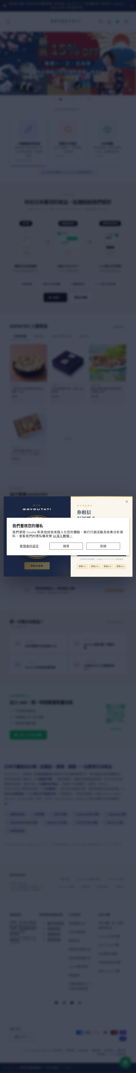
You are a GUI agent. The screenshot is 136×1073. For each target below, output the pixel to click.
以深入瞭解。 (63, 536)
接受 (66, 546)
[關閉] (127, 501)
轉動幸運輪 (37, 566)
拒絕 (103, 546)
